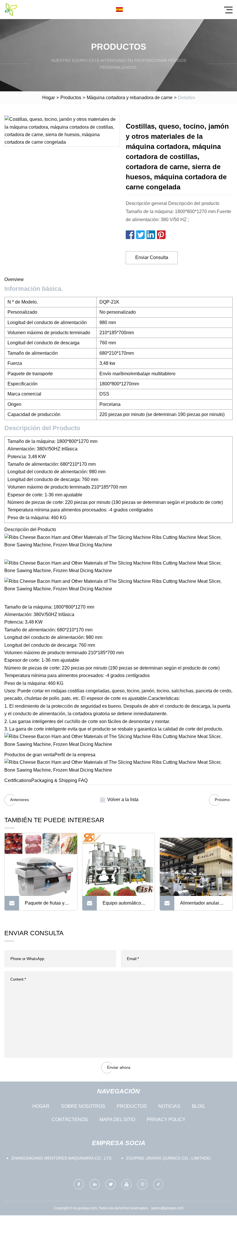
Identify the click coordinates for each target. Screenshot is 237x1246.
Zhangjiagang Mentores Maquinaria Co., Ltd (61, 1158)
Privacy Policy (166, 1119)
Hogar (48, 97)
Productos (70, 97)
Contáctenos (70, 1119)
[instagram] (142, 1184)
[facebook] (79, 1184)
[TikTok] (158, 1184)
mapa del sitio (117, 1119)
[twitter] (110, 1184)
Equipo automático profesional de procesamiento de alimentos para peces (125, 905)
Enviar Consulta (151, 257)
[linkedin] (95, 1184)
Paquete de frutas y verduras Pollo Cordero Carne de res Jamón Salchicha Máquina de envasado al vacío (48, 905)
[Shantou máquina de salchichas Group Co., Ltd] (11, 9)
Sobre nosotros (83, 1106)
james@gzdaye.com (167, 1208)
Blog (198, 1106)
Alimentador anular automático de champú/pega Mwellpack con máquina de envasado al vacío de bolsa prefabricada (203, 905)
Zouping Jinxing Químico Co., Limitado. (169, 1158)
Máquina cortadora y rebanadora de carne (130, 97)
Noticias (169, 1106)
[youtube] (126, 1184)
